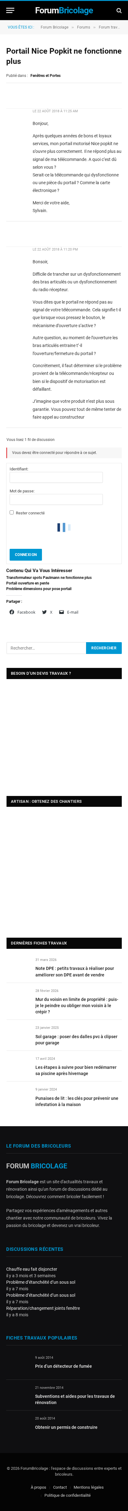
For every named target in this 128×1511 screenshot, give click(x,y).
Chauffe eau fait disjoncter (31, 1269)
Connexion (26, 555)
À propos (38, 1487)
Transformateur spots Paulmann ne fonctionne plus (49, 578)
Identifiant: (19, 469)
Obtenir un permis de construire (66, 1427)
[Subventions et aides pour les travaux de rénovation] (18, 1395)
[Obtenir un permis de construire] (18, 1425)
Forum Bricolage (54, 27)
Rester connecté (30, 513)
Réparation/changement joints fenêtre (43, 1308)
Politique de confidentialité (67, 1495)
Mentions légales (89, 1487)
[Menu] (10, 10)
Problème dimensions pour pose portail (38, 589)
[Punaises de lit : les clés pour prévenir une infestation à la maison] (18, 1097)
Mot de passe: (22, 491)
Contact (60, 1487)
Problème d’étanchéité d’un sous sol (40, 1282)
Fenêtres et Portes (45, 75)
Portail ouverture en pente (27, 583)
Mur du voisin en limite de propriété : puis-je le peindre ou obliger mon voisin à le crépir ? (76, 1005)
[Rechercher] (118, 10)
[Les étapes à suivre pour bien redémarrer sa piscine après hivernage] (18, 1066)
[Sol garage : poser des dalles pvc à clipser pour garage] (18, 1035)
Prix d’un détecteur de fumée (63, 1366)
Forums (83, 27)
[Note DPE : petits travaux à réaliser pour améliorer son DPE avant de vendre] (18, 967)
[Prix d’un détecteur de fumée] (18, 1365)
